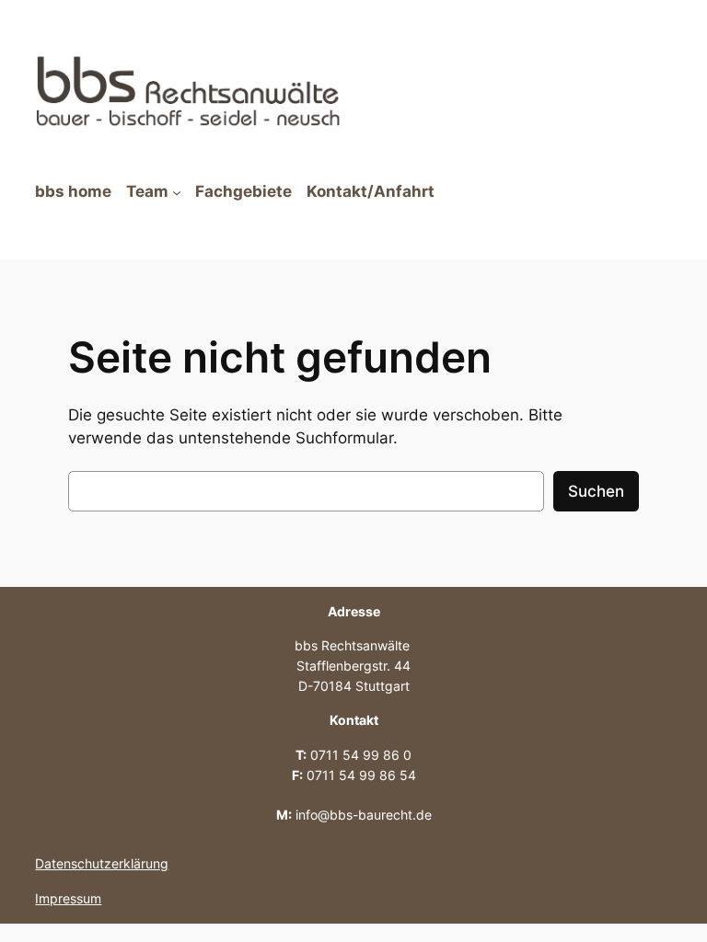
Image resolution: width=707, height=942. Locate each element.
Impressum (68, 898)
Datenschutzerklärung (101, 863)
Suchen (596, 491)
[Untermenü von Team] (176, 192)
